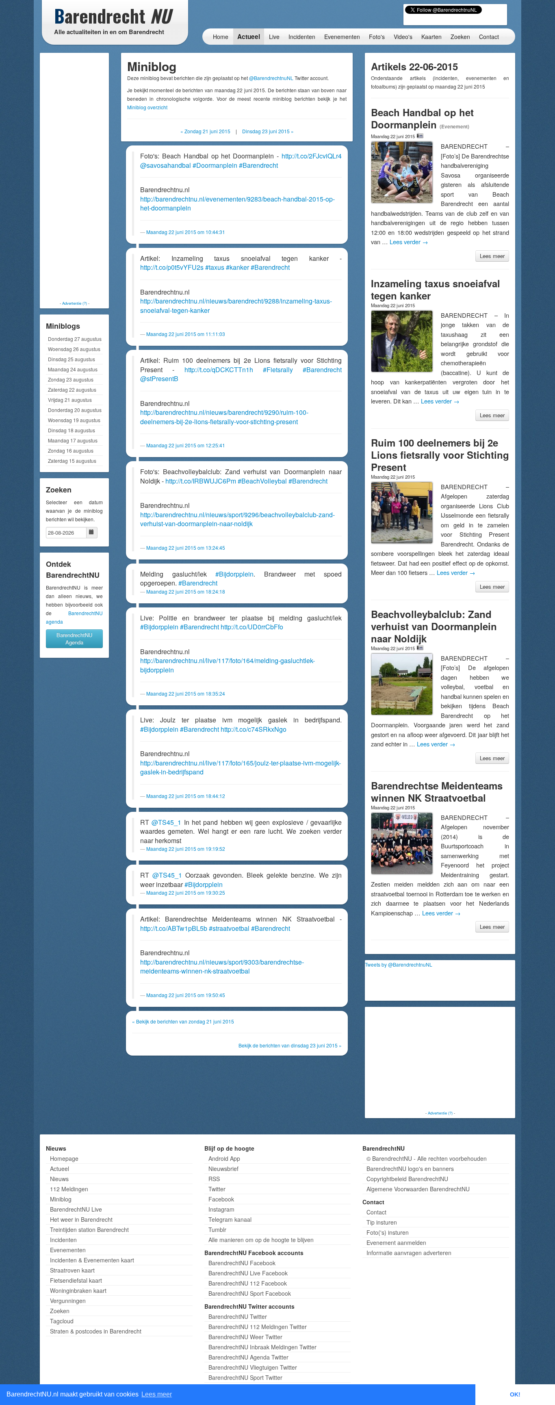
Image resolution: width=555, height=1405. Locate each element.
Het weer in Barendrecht (81, 1219)
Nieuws (59, 1179)
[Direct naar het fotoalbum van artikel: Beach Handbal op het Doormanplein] (420, 136)
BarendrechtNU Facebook (241, 1263)
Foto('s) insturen (387, 1232)
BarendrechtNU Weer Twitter (245, 1337)
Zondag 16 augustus (70, 450)
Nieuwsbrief (223, 1168)
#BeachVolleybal (262, 481)
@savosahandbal (165, 165)
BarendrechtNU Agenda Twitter (248, 1357)
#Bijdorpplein (234, 574)
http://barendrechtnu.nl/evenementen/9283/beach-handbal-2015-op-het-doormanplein (237, 203)
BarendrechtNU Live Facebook (248, 1273)
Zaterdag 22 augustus (72, 389)
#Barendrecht (258, 165)
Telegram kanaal (229, 1219)
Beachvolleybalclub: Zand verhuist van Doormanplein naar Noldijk (434, 626)
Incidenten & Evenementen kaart (92, 1260)
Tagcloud (62, 1321)
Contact (489, 37)
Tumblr (217, 1229)
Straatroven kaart (72, 1270)
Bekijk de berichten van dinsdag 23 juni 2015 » (290, 1045)
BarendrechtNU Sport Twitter (245, 1377)
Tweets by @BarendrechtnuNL (398, 964)
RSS (214, 1179)
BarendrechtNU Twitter (237, 1316)
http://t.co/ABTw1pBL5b (173, 928)
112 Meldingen (69, 1189)
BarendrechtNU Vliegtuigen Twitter (252, 1367)
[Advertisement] (74, 177)
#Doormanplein (215, 165)
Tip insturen (381, 1222)
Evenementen (342, 37)
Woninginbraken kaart (78, 1290)
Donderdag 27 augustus (75, 338)
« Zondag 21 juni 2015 (205, 131)
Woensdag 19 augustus (74, 419)
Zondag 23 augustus (70, 379)
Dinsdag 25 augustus (71, 359)
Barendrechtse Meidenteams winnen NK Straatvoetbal (437, 791)
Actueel (248, 36)
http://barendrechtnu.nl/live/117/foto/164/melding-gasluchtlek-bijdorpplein (227, 665)
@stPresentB (159, 378)
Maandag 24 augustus (73, 369)
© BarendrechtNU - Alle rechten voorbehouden (426, 1158)
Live (274, 37)
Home (220, 37)
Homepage (64, 1158)
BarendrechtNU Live (76, 1209)
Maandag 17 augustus (73, 440)
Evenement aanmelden (396, 1242)
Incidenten (301, 37)
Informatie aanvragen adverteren (408, 1253)
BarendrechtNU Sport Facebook (249, 1293)
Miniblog (61, 1199)
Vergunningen (68, 1301)
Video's (403, 37)
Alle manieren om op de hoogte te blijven (261, 1240)
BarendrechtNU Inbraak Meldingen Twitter (262, 1347)
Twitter (216, 1189)
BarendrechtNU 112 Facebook (247, 1283)
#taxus (214, 267)
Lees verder (409, 241)
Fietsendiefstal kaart (76, 1280)
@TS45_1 (166, 822)
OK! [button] (515, 1394)
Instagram (221, 1209)
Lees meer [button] (156, 1394)
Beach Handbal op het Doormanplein (422, 118)
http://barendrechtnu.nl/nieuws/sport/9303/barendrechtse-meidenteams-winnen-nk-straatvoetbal (222, 966)
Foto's (377, 37)
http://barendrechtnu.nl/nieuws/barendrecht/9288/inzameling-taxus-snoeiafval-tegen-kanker (236, 305)
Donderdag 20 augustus (75, 409)
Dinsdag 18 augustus (71, 430)
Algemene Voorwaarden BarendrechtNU (418, 1189)
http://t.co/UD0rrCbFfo (252, 626)
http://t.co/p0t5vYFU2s (172, 267)
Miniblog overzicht (147, 107)
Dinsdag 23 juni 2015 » (268, 131)
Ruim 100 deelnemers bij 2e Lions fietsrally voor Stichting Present (440, 455)
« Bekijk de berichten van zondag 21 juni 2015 (183, 1021)
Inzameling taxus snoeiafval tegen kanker (435, 289)
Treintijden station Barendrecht (89, 1229)
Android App (224, 1158)
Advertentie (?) (74, 303)
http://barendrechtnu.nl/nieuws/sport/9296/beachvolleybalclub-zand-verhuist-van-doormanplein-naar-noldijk (237, 519)
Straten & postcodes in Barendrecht (95, 1331)
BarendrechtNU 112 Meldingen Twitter (257, 1327)
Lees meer (492, 256)
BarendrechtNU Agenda (74, 638)
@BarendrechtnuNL (271, 77)
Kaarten (431, 37)
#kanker (237, 267)
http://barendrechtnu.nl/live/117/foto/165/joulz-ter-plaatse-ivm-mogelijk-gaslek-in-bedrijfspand (240, 767)
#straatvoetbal (229, 928)
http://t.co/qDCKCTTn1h (218, 369)
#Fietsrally (278, 369)
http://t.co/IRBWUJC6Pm (200, 481)
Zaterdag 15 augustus (72, 460)
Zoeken (460, 37)
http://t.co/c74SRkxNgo (253, 729)
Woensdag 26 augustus (74, 348)
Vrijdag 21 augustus (70, 399)
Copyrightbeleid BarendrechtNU (407, 1179)
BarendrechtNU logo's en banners (410, 1168)
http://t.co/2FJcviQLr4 (312, 155)
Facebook (221, 1199)
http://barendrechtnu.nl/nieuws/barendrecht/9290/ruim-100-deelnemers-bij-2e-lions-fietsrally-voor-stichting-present (224, 417)
